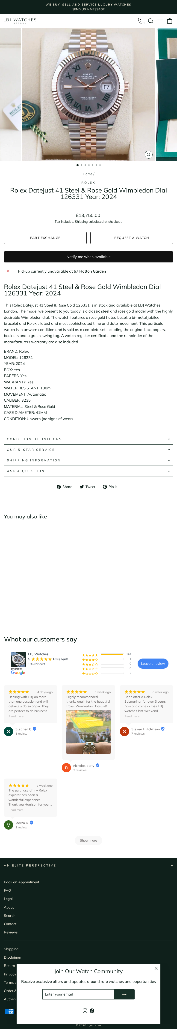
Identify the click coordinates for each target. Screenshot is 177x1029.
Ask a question (26, 471)
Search (9, 915)
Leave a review (153, 663)
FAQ (7, 890)
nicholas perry (83, 766)
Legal (8, 899)
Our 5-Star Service (31, 449)
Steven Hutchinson (145, 729)
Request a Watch (131, 238)
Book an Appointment (21, 882)
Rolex (88, 182)
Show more (88, 840)
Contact (10, 924)
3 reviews (79, 770)
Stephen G (23, 729)
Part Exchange (45, 238)
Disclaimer (12, 957)
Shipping (81, 222)
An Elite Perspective (30, 865)
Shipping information (34, 460)
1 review (21, 733)
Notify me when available (89, 256)
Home (87, 174)
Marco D (21, 823)
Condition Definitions (34, 439)
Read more (16, 716)
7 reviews (138, 733)
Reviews (11, 932)
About (9, 907)
